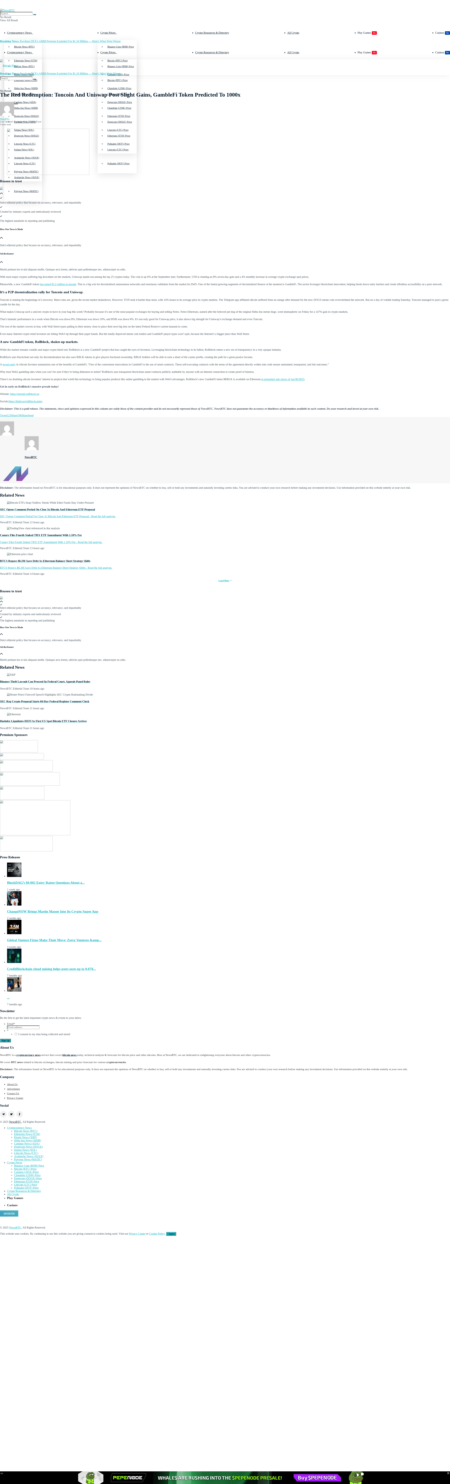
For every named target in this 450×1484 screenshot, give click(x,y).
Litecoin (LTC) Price (117, 149)
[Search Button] (34, 14)
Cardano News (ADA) (27, 1143)
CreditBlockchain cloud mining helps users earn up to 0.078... (51, 969)
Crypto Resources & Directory (212, 32)
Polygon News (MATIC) (26, 191)
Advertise (9, 1213)
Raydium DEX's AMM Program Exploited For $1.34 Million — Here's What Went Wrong (60, 41)
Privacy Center (15, 1098)
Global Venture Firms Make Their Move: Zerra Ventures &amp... (54, 940)
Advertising (13, 1088)
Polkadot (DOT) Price (118, 163)
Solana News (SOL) (25, 1149)
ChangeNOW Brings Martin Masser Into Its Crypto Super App (52, 911)
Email (11, 1023)
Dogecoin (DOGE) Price (119, 122)
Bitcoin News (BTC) (24, 46)
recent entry (9, 364)
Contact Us (13, 1093)
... (8, 997)
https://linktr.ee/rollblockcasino (25, 401)
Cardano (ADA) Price (26, 1172)
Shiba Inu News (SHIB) (26, 108)
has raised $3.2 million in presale (58, 284)
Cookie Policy (157, 1233)
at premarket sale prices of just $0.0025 (282, 379)
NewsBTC (5, 118)
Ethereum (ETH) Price (118, 136)
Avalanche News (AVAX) (26, 177)
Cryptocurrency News (19, 32)
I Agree (171, 1234)
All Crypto (293, 32)
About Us (12, 1084)
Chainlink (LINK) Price (119, 108)
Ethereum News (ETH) (27, 1134)
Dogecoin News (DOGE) (28, 1146)
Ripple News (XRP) (25, 1137)
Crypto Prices (107, 32)
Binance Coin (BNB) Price (120, 46)
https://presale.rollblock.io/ (24, 393)
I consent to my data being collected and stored (44, 1034)
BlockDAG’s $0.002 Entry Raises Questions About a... (46, 882)
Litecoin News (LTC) (26, 1153)
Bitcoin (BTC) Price (117, 80)
